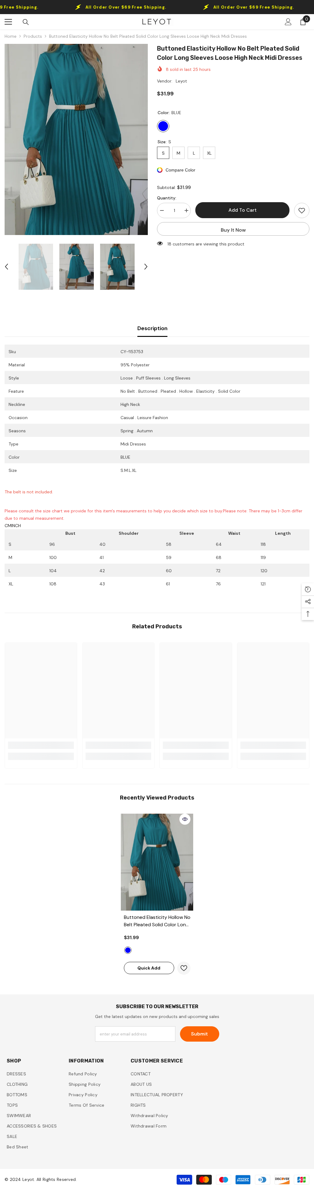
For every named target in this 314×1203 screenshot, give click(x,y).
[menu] (8, 21)
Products (33, 36)
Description (152, 328)
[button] (6, 266)
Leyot (181, 81)
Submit (199, 1034)
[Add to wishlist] (301, 210)
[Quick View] (184, 819)
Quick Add (148, 968)
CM (8, 525)
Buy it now (233, 230)
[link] (41, 745)
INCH (16, 525)
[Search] (25, 22)
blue (128, 950)
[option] (76, 139)
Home (11, 36)
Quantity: (166, 198)
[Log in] (288, 21)
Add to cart (242, 210)
